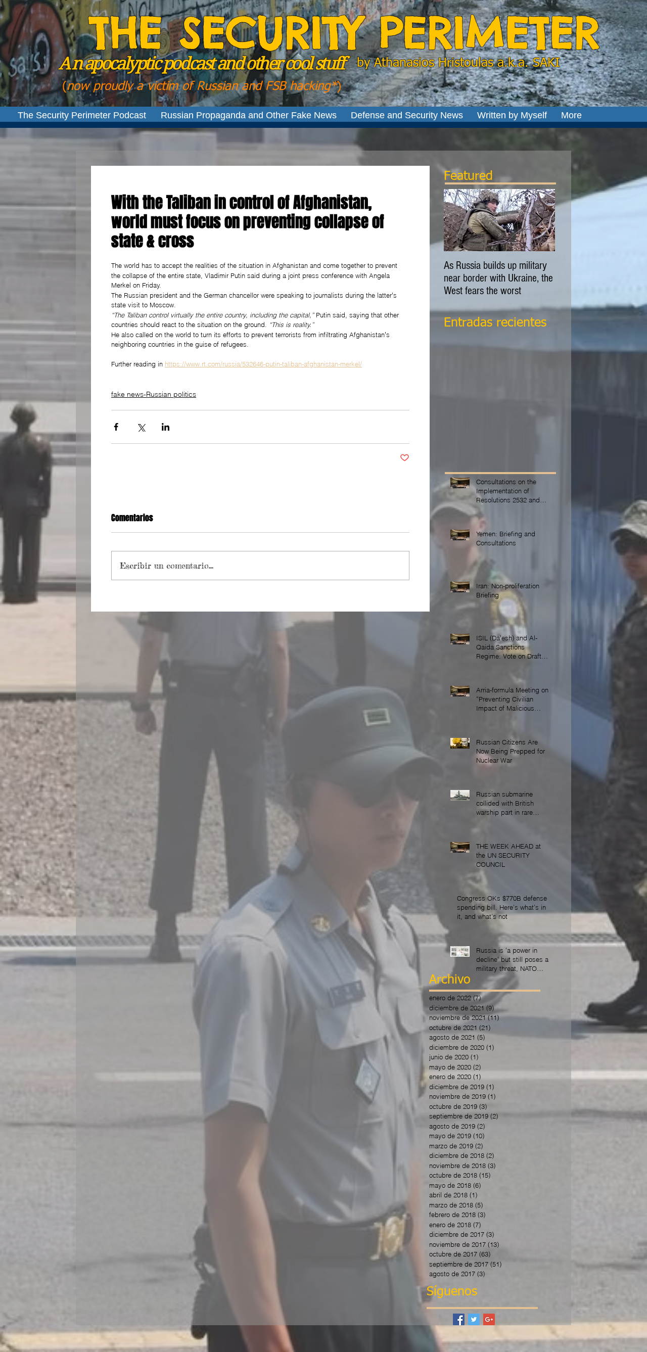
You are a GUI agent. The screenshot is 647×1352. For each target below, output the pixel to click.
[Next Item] (538, 220)
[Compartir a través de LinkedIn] (165, 427)
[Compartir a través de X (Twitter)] (141, 427)
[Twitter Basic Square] (474, 1319)
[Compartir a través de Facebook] (116, 427)
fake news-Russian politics (153, 394)
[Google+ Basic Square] (489, 1319)
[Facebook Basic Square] (459, 1319)
